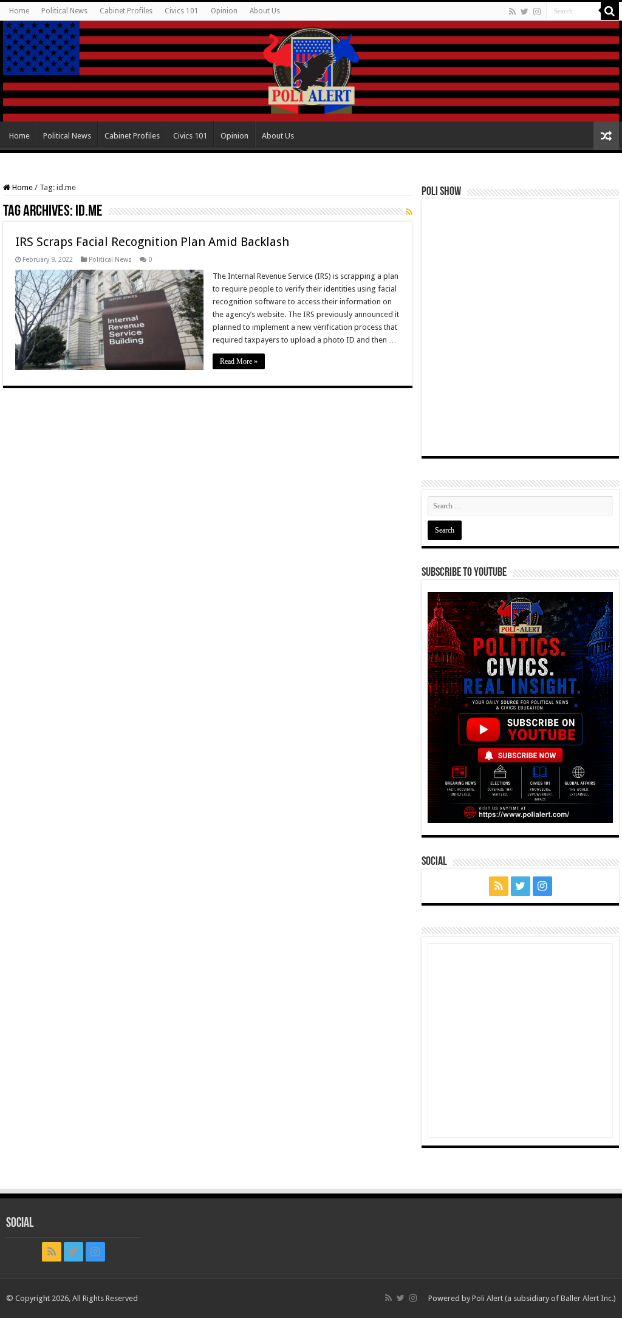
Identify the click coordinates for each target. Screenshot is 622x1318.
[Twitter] (524, 11)
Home (19, 11)
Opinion (224, 11)
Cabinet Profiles (126, 11)
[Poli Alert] (311, 71)
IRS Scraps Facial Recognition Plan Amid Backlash (152, 241)
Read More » (239, 361)
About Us (265, 11)
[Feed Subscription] (409, 212)
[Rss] (512, 11)
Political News (64, 11)
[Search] (610, 11)
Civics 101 (182, 11)
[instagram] (537, 11)
